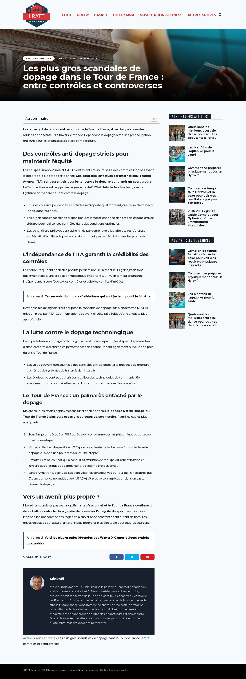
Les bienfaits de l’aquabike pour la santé (201, 151)
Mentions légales (119, 670)
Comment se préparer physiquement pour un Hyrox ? (205, 171)
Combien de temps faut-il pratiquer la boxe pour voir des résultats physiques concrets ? (202, 196)
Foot (67, 15)
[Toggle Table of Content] (152, 119)
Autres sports (202, 15)
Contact (104, 670)
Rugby (83, 15)
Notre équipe (92, 670)
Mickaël (63, 58)
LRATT (26, 670)
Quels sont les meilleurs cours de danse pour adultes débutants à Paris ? (202, 132)
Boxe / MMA (123, 15)
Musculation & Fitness (161, 15)
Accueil (28, 638)
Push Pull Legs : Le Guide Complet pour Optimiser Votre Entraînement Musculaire (203, 218)
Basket (101, 15)
